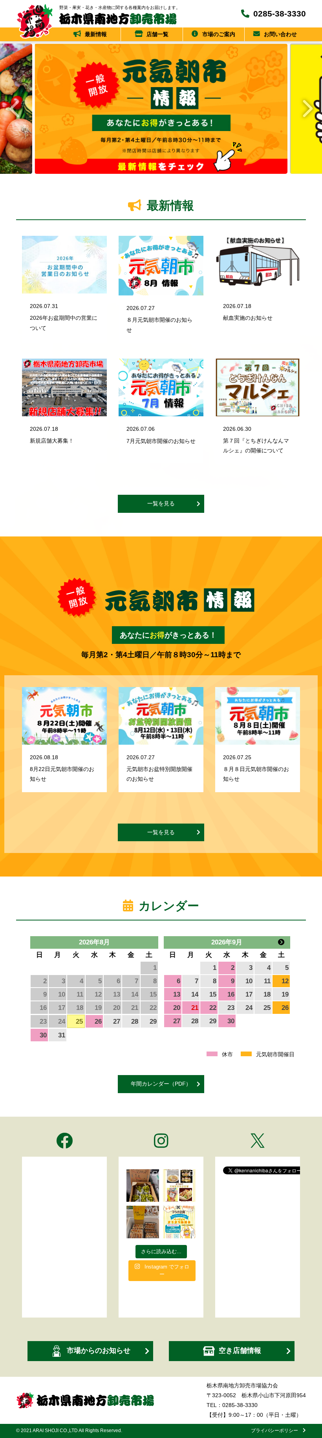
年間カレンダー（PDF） (161, 1084)
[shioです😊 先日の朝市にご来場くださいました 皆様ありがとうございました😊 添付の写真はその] (142, 1185)
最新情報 (96, 34)
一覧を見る (161, 503)
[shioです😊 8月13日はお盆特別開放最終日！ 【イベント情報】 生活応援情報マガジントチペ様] (179, 1222)
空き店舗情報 (240, 1350)
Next (308, 109)
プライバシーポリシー (277, 1430)
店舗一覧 (157, 34)
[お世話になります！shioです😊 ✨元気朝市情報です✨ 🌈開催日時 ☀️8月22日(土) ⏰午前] (179, 1185)
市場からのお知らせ (98, 1350)
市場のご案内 (218, 34)
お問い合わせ (280, 34)
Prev (14, 109)
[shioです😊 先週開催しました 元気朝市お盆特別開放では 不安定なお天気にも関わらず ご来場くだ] (142, 1222)
